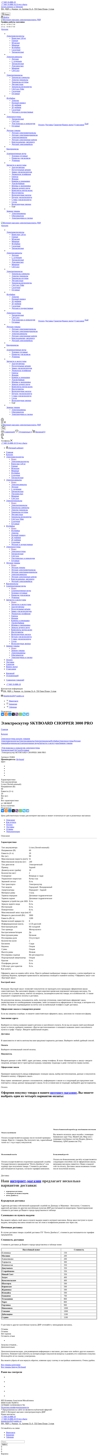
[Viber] (16, 714)
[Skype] (24, 714)
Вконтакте (13, 701)
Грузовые (25, 750)
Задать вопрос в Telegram (12, 7)
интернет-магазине (63, 1092)
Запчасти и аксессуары (21, 604)
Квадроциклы (13, 743)
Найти (4, 1444)
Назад (13, 459)
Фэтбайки (15, 531)
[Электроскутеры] (22, 114)
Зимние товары (18, 650)
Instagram (13, 704)
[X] (13, 714)
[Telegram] (27, 714)
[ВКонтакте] (2, 714)
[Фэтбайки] (22, 96)
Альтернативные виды (21, 590)
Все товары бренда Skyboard (13, 1367)
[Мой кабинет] (2, 420)
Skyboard (20, 759)
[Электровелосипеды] (22, 34)
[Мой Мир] (9, 714)
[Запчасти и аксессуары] (22, 163)
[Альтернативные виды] (22, 151)
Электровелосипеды (20, 461)
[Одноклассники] (6, 714)
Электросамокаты (19, 484)
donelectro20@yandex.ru (14, 696)
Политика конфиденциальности (15, 1407)
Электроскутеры (18, 551)
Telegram (13, 707)
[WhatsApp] (20, 714)
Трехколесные (7, 750)
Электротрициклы (19, 505)
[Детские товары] (22, 128)
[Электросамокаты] (22, 54)
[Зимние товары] (22, 209)
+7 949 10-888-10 (8, 2)
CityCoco (17, 750)
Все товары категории (10, 1365)
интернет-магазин (25, 1181)
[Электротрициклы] (22, 73)
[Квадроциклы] (22, 147)
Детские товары (18, 567)
